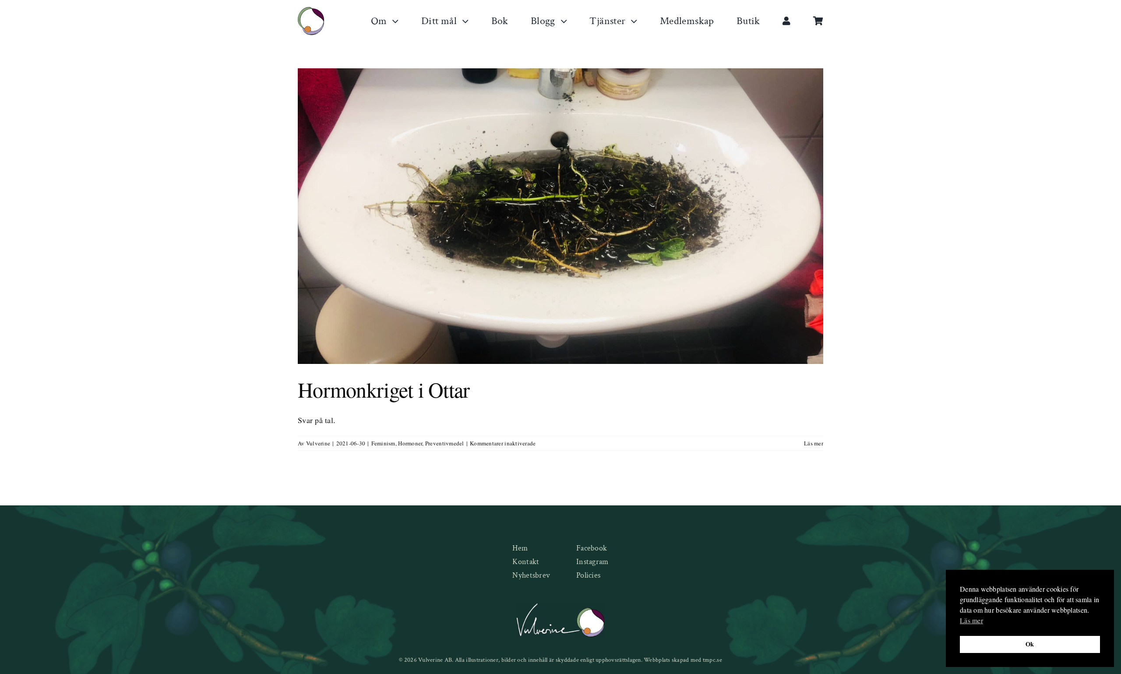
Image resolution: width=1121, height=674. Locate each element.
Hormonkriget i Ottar (384, 389)
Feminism (383, 443)
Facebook (591, 548)
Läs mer (813, 443)
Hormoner (410, 443)
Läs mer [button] (971, 620)
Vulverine (318, 443)
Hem (520, 548)
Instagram (592, 562)
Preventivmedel (444, 443)
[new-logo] (311, 11)
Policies (588, 575)
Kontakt (525, 562)
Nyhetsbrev (531, 575)
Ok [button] (1030, 644)
